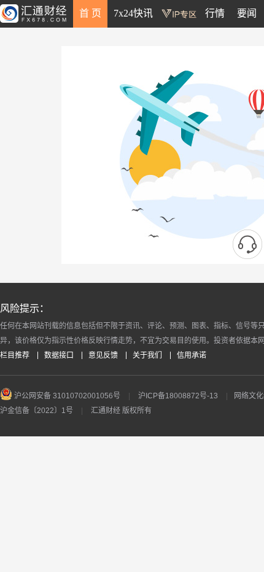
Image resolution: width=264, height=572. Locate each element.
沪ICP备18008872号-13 (178, 396)
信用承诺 (191, 355)
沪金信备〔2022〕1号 (36, 410)
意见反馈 (103, 355)
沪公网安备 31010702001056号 (66, 396)
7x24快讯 (133, 13)
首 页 (90, 13)
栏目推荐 (14, 355)
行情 (215, 13)
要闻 (247, 13)
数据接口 (59, 355)
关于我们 (147, 355)
